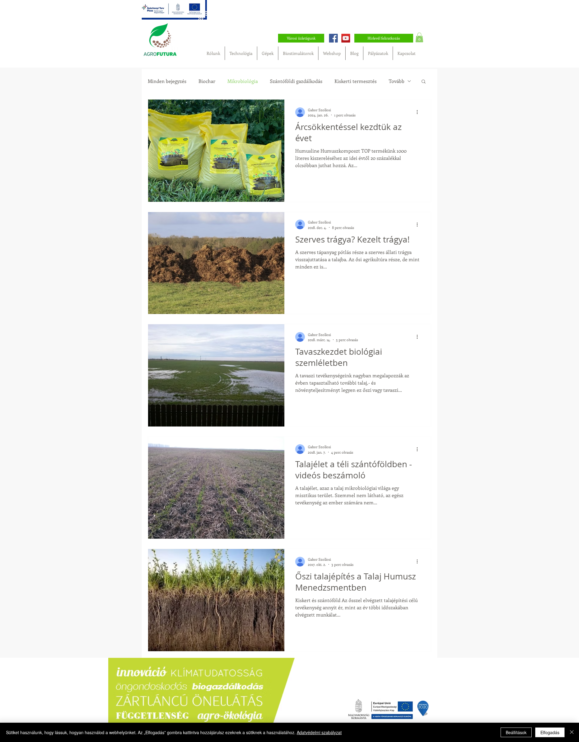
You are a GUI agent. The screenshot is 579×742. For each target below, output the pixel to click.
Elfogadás (549, 732)
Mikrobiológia (242, 81)
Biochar (206, 81)
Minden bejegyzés (167, 81)
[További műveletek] (419, 112)
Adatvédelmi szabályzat (319, 732)
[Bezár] (571, 732)
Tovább (396, 81)
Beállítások (516, 732)
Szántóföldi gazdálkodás (296, 81)
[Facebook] (333, 38)
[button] (419, 37)
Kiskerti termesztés (355, 81)
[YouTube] (345, 38)
